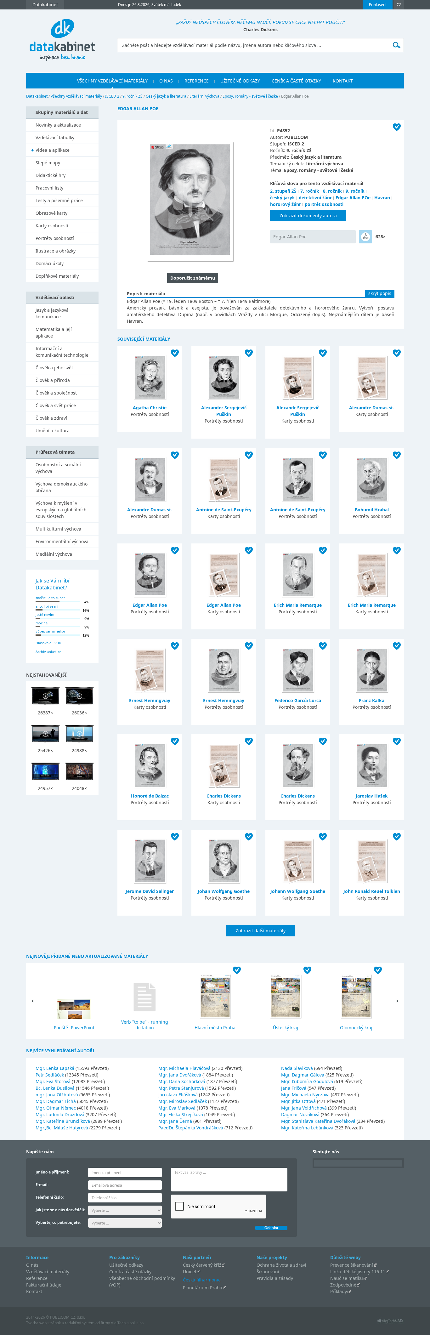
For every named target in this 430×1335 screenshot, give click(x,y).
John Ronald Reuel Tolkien (371, 891)
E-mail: (42, 1184)
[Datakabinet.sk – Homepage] (62, 36)
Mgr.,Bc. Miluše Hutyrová (62, 1128)
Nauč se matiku (346, 1278)
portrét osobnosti (324, 204)
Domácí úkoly (50, 263)
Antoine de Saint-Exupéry (224, 510)
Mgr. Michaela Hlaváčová (185, 1068)
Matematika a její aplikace (54, 332)
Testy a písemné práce (59, 200)
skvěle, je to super (50, 597)
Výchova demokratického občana (62, 487)
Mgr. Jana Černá (175, 1121)
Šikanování (268, 1272)
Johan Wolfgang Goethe (224, 891)
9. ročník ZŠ (132, 96)
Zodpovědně (343, 1285)
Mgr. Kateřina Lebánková (308, 1128)
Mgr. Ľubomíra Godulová (307, 1081)
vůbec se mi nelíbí (50, 631)
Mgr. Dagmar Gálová (303, 1075)
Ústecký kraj (285, 1028)
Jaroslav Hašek (372, 796)
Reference (37, 1278)
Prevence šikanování (351, 1265)
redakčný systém (79, 1323)
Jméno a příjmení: (52, 1172)
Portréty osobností (55, 238)
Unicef (189, 1272)
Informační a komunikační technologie (62, 351)
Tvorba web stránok (43, 1323)
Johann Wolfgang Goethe (297, 891)
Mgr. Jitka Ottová (299, 1101)
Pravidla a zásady (275, 1278)
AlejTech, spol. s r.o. (127, 1323)
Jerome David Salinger (150, 891)
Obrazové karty (51, 213)
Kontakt (34, 1291)
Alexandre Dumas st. (371, 408)
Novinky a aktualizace (58, 125)
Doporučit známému (192, 278)
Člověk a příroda (53, 380)
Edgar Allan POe (353, 198)
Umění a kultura (53, 431)
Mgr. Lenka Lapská (56, 1068)
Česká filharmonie (202, 1280)
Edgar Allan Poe (290, 237)
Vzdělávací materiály (47, 1272)
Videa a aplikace (53, 150)
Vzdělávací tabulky (55, 137)
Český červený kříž (202, 1265)
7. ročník (309, 191)
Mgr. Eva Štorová (54, 1081)
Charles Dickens (224, 796)
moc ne (42, 623)
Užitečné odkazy (126, 1265)
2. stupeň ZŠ (283, 191)
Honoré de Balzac (150, 796)
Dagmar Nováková (301, 1114)
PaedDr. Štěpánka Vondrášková (191, 1128)
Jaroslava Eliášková (178, 1095)
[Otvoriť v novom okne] (390, 1322)
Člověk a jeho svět (54, 368)
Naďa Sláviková (297, 1068)
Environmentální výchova (62, 541)
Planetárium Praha (202, 1288)
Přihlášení (377, 4)
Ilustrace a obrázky (56, 251)
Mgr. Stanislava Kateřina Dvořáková (319, 1121)
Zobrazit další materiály (261, 931)
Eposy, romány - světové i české (250, 96)
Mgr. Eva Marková (177, 1108)
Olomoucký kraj (356, 1028)
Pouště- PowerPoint (74, 1028)
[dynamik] (365, 236)
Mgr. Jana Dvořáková (180, 1075)
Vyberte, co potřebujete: (58, 1222)
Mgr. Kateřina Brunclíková (63, 1121)
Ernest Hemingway (149, 700)
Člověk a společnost (56, 393)
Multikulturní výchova (58, 529)
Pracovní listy (49, 188)
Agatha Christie (150, 408)
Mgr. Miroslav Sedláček (183, 1101)
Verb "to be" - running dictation (144, 1025)
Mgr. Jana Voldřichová (304, 1108)
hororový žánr (285, 204)
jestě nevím (45, 614)
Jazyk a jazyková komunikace (52, 313)
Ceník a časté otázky (130, 1272)
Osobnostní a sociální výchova (58, 468)
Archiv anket (46, 651)
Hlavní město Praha (215, 1028)
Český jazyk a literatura (166, 96)
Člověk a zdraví (51, 418)
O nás (32, 1265)
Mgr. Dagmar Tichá (56, 1101)
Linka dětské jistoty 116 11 (357, 1272)
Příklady (338, 1291)
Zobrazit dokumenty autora (308, 216)
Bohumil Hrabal (372, 510)
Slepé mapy (48, 163)
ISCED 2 (112, 96)
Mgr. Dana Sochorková (182, 1081)
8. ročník (332, 191)
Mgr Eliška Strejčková (181, 1114)
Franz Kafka (371, 700)
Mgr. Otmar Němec (56, 1108)
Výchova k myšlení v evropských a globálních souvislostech (61, 509)
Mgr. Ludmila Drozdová (61, 1114)
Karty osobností (52, 226)
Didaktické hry (50, 175)
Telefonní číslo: (50, 1197)
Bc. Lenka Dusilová (56, 1088)
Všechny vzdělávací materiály (76, 96)
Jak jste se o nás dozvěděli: (60, 1210)
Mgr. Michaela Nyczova (306, 1095)
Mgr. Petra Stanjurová (181, 1088)
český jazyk (282, 198)
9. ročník (355, 191)
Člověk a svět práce (56, 405)
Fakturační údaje (43, 1285)
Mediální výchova (54, 554)
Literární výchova (204, 96)
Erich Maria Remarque (298, 605)
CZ (399, 4)
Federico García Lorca (297, 700)
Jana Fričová (294, 1088)
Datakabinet (37, 96)
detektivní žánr (315, 198)
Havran (382, 198)
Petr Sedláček (50, 1075)
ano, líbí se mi (47, 606)
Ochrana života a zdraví (281, 1265)
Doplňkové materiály (57, 276)
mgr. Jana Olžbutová (57, 1095)
